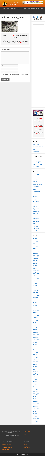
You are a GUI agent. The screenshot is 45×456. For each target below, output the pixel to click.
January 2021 (35, 332)
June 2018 (35, 381)
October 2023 (35, 277)
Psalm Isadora (36, 218)
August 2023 (35, 280)
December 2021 (36, 314)
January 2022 (35, 312)
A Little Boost (35, 149)
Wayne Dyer (35, 230)
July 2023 (35, 282)
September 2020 (36, 339)
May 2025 (35, 250)
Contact (25, 12)
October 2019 (35, 357)
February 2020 (36, 351)
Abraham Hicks (36, 174)
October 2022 (35, 297)
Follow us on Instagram (37, 164)
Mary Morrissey (36, 208)
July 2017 (35, 396)
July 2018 (35, 379)
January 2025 (35, 253)
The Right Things (36, 151)
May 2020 (35, 346)
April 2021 (35, 327)
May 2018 (35, 383)
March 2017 (35, 399)
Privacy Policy (27, 447)
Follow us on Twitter (37, 162)
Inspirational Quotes (37, 191)
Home (3, 8)
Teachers (40, 8)
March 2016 (35, 416)
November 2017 (36, 393)
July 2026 (35, 238)
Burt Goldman (35, 179)
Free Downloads (15, 8)
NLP (33, 216)
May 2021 (35, 325)
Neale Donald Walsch (37, 214)
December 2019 (36, 354)
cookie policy (11, 436)
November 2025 (36, 245)
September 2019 (36, 359)
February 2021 (36, 330)
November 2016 (36, 404)
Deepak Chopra (36, 186)
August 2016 (35, 410)
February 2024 (36, 270)
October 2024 (35, 258)
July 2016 (35, 411)
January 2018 (35, 389)
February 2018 (36, 388)
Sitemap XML (26, 446)
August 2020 (35, 341)
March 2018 (35, 386)
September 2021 (36, 319)
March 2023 (35, 288)
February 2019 (36, 371)
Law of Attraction (25, 8)
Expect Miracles (36, 144)
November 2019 (36, 356)
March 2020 (35, 349)
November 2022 (36, 295)
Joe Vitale (35, 196)
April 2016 (35, 415)
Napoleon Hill (35, 213)
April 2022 (35, 307)
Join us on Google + (37, 166)
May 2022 (35, 305)
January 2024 (35, 272)
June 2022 (35, 303)
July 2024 (35, 261)
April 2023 (35, 287)
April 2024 (35, 266)
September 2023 (36, 278)
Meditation (35, 209)
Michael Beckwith (36, 211)
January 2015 (35, 421)
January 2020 (35, 352)
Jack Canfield (35, 193)
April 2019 (35, 367)
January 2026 (35, 241)
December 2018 (36, 374)
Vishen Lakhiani (36, 228)
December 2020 (36, 334)
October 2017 (35, 394)
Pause (34, 147)
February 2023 (36, 290)
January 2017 (35, 401)
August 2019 (35, 361)
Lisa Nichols (35, 203)
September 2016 (36, 408)
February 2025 (36, 251)
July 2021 (35, 322)
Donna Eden (35, 188)
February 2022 (36, 310)
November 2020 (36, 335)
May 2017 (35, 398)
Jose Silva (35, 199)
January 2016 (35, 420)
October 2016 (35, 406)
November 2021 (36, 315)
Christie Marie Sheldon (37, 184)
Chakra (34, 182)
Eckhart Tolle (35, 189)
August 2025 (35, 246)
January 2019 (35, 373)
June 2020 (35, 344)
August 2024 (35, 260)
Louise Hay (35, 204)
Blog (19, 12)
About (7, 8)
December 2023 (36, 273)
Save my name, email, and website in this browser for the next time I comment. (15, 75)
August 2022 (35, 300)
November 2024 (36, 256)
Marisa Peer (35, 206)
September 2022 (36, 298)
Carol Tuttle (35, 181)
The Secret (34, 8)
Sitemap (25, 444)
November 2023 (36, 275)
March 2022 (35, 309)
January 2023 (35, 292)
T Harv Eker (35, 223)
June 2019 (35, 364)
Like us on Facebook (37, 161)
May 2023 (35, 285)
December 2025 (36, 243)
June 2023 (35, 283)
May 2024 (35, 265)
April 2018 (35, 384)
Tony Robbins (35, 226)
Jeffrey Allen (35, 194)
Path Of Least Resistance (38, 146)
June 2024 (35, 263)
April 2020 (35, 347)
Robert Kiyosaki (36, 221)
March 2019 (35, 369)
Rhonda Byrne (35, 219)
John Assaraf (35, 198)
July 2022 (35, 302)
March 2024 (35, 268)
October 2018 (35, 378)
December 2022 (36, 293)
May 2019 (35, 366)
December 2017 (36, 391)
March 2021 (35, 329)
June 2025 (35, 248)
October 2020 (35, 337)
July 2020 (35, 342)
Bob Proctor (35, 177)
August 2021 (35, 320)
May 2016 (35, 413)
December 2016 (36, 403)
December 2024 (36, 255)
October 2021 (35, 317)
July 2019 (35, 362)
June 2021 (35, 324)
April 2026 (35, 240)
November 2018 (36, 376)
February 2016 (36, 418)
